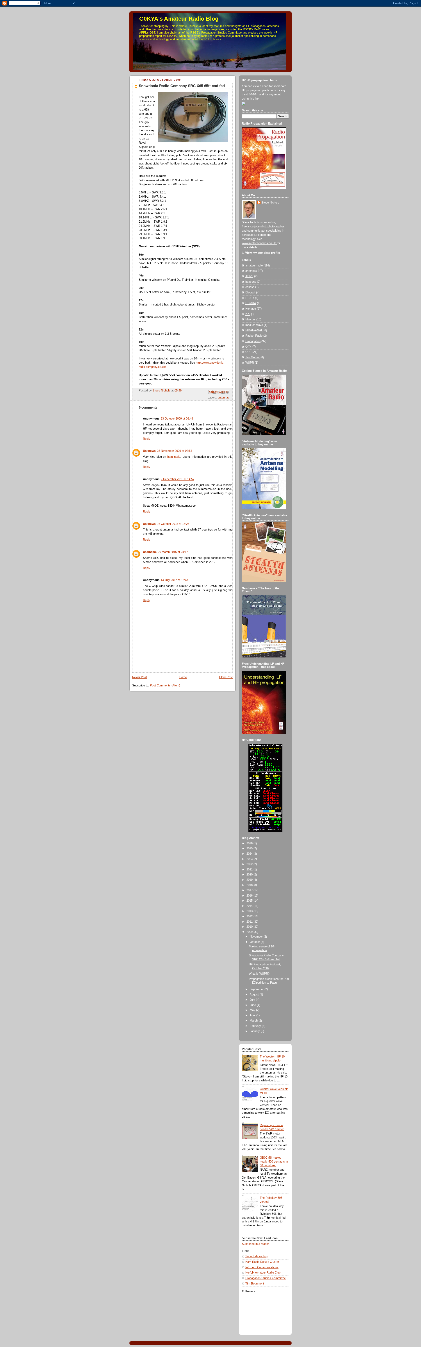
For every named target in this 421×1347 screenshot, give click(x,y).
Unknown (149, 450)
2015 (249, 900)
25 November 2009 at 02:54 (174, 450)
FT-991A (250, 303)
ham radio (173, 456)
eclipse (249, 287)
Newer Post (139, 677)
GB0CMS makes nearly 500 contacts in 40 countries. (274, 1161)
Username (150, 552)
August (255, 994)
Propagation (252, 341)
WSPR (249, 362)
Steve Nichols (270, 202)
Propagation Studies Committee (265, 1278)
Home (183, 677)
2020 (249, 874)
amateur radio (254, 265)
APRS (249, 276)
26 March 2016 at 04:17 (173, 552)
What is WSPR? (259, 973)
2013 (249, 911)
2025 (249, 848)
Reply (146, 438)
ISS (247, 314)
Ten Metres (252, 357)
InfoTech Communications (261, 1267)
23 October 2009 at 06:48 (177, 418)
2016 (249, 895)
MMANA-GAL (254, 330)
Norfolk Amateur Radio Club (262, 1272)
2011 (249, 921)
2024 (249, 853)
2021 (249, 869)
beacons (250, 281)
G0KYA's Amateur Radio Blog (179, 18)
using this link (250, 98)
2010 (249, 926)
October (255, 941)
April (253, 1015)
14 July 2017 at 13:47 (174, 580)
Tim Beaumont (254, 1283)
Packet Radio (253, 335)
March (254, 1020)
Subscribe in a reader (255, 1243)
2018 (249, 885)
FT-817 (249, 298)
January (255, 1031)
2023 (249, 859)
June (253, 1005)
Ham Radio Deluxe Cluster (262, 1261)
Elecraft (250, 292)
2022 (249, 864)
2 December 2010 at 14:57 (177, 479)
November (257, 936)
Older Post (226, 677)
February (256, 1025)
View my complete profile (262, 252)
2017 (249, 890)
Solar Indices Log (256, 1256)
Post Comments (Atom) (165, 685)
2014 (249, 906)
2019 (249, 879)
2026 (249, 843)
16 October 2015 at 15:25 (173, 523)
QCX (248, 346)
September (257, 989)
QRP (248, 352)
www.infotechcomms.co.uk (259, 243)
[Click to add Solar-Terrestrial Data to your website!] (265, 830)
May (253, 1010)
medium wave (254, 325)
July (253, 999)
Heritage (250, 308)
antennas (223, 397)
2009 (249, 932)
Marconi (250, 319)
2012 (249, 916)
